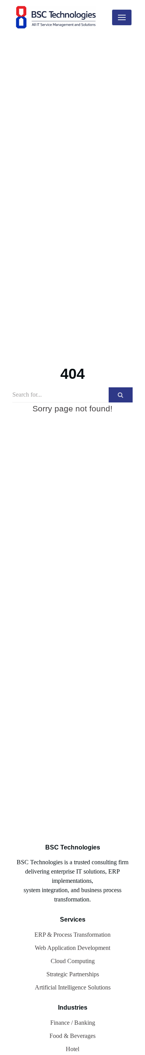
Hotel (72, 1049)
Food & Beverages (72, 1036)
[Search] (121, 394)
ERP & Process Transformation (72, 934)
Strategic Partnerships (72, 974)
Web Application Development (72, 947)
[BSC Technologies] (57, 17)
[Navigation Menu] (122, 17)
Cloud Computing (73, 961)
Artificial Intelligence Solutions (73, 987)
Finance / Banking (72, 1022)
